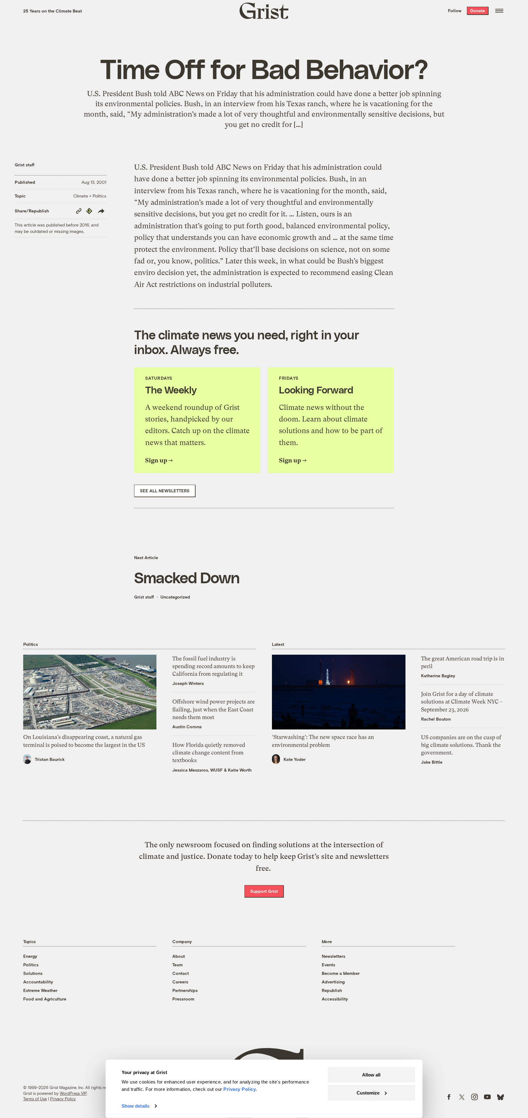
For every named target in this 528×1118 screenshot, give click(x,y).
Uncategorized (175, 596)
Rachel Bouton (436, 719)
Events (328, 964)
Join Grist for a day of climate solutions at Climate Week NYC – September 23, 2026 (462, 701)
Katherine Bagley (438, 675)
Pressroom (183, 998)
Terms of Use (35, 1098)
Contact (180, 973)
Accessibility (335, 998)
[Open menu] (499, 10)
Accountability (38, 981)
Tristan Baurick (50, 759)
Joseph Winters (188, 683)
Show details (135, 1106)
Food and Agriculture (44, 998)
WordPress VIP (73, 1093)
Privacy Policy (63, 1098)
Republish (332, 990)
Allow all (371, 1074)
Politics (30, 964)
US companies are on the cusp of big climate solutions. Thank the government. (461, 745)
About (178, 956)
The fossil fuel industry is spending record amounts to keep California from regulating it (213, 666)
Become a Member (341, 973)
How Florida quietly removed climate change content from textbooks (208, 752)
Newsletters (333, 956)
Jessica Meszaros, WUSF (197, 769)
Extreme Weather (40, 990)
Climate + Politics (89, 195)
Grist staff (25, 164)
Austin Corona (187, 726)
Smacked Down (187, 577)
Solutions (32, 973)
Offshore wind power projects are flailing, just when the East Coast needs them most (213, 709)
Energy (30, 956)
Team (177, 964)
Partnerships (185, 990)
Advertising (333, 981)
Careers (180, 981)
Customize (368, 1092)
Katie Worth (239, 769)
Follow (454, 10)
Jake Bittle (431, 762)
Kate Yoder (295, 759)
